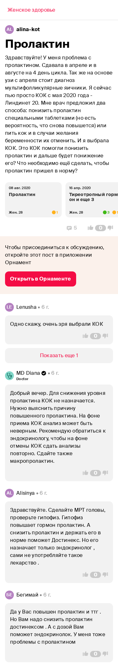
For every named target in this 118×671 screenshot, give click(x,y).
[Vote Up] (88, 228)
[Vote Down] (112, 228)
